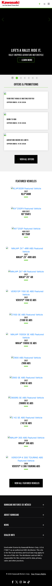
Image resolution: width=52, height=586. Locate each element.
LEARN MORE (27, 60)
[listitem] (17, 76)
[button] (2, 19)
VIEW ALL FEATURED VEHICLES (27, 483)
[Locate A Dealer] (40, 4)
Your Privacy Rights (38, 574)
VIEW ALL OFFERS (27, 159)
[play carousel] (13, 77)
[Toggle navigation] (48, 4)
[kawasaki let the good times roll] (18, 4)
